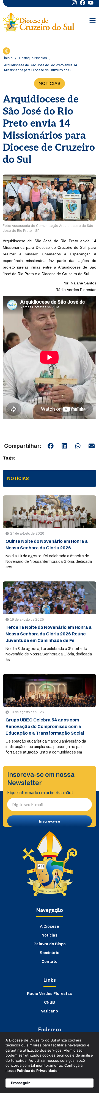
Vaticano (49, 1011)
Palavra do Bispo (50, 944)
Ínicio (8, 58)
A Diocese (49, 926)
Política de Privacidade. (38, 1070)
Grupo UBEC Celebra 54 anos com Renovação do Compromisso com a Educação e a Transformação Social (45, 726)
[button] (50, 445)
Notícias (49, 935)
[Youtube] (91, 2)
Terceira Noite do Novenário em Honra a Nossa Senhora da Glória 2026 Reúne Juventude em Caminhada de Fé (49, 634)
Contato (49, 962)
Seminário (49, 953)
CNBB (49, 1002)
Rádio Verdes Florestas (49, 994)
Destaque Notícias (33, 58)
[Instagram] (74, 2)
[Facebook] (82, 2)
